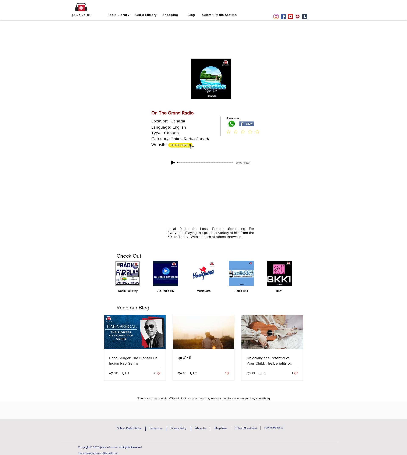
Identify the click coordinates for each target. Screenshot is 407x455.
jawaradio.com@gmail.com (102, 453)
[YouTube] (290, 16)
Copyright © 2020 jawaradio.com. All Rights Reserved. (110, 447)
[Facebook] (283, 16)
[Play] (173, 162)
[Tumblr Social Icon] (304, 16)
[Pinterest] (297, 16)
